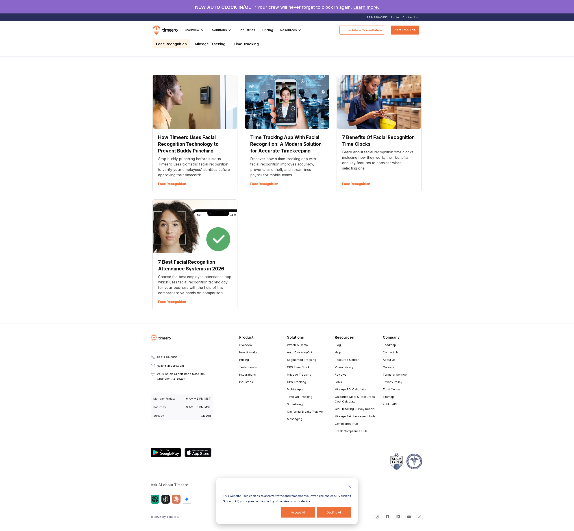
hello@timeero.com (170, 365)
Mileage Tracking (210, 44)
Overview (245, 345)
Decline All (334, 512)
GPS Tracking (296, 382)
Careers (388, 367)
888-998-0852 (377, 17)
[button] (195, 30)
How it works (248, 352)
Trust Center (391, 389)
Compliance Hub (346, 423)
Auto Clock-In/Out (299, 352)
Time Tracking (246, 44)
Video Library (344, 367)
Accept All (298, 512)
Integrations (247, 374)
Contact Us (410, 17)
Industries (247, 30)
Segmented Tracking (301, 359)
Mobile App (295, 389)
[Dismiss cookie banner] (349, 487)
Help (338, 352)
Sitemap (388, 396)
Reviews (340, 374)
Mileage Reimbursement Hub (355, 416)
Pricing (267, 30)
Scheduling (295, 404)
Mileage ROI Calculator (351, 389)
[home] (165, 30)
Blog (338, 345)
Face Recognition (171, 44)
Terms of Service (395, 374)
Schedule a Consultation (362, 30)
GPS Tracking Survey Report (354, 409)
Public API (390, 404)
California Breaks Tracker (305, 411)
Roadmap (389, 345)
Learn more (365, 7)
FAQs (338, 382)
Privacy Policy (392, 382)
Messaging (294, 419)
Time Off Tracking (299, 396)
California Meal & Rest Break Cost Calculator (355, 399)
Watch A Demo (297, 345)
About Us (389, 359)
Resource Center (347, 359)
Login (395, 17)
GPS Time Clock (298, 367)
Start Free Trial (405, 30)
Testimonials (248, 367)
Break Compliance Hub (351, 431)
